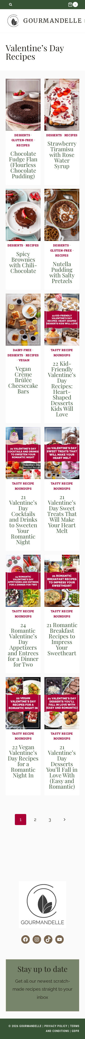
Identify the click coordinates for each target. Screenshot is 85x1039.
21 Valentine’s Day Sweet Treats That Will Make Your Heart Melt (62, 513)
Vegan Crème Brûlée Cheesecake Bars (23, 380)
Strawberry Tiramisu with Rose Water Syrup (61, 155)
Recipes (23, 145)
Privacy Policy (55, 1026)
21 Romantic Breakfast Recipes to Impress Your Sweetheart (62, 639)
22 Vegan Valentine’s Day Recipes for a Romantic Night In (23, 761)
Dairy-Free (22, 350)
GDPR (75, 1031)
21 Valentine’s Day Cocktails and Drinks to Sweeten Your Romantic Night (23, 519)
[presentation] (23, 105)
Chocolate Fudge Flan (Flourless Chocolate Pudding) (23, 165)
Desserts (22, 135)
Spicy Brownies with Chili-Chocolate (23, 262)
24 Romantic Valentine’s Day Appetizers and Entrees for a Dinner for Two (23, 644)
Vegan (24, 360)
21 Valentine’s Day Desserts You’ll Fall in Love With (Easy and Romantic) (61, 766)
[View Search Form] (10, 4)
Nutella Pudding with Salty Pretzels (62, 272)
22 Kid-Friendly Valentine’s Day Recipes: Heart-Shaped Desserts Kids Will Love (62, 389)
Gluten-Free (22, 140)
